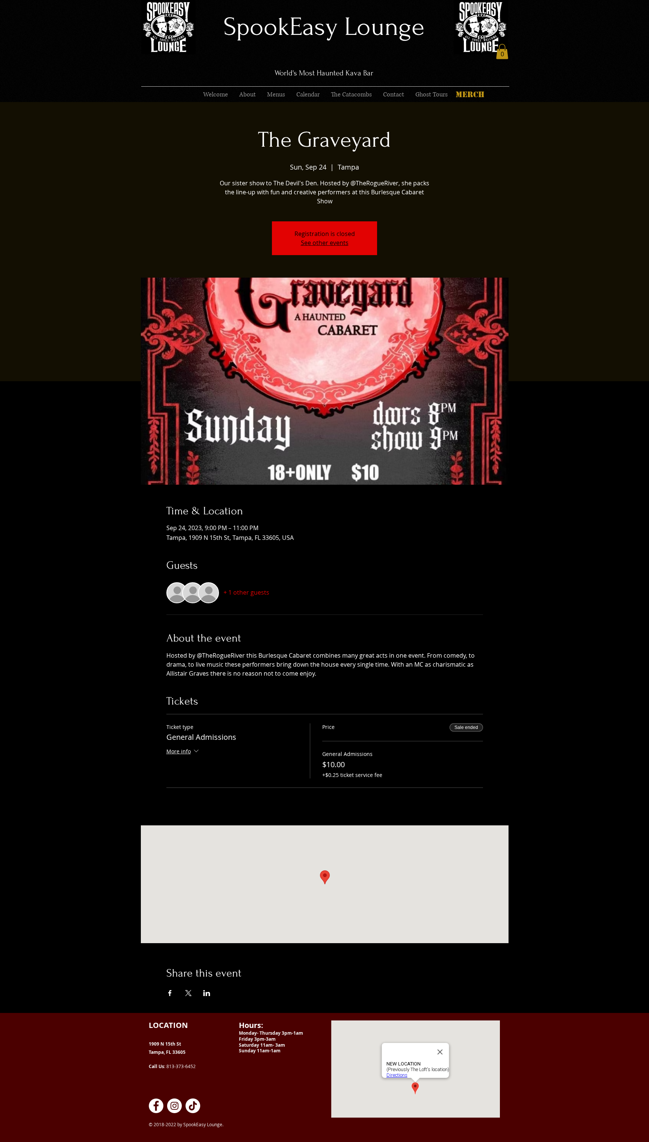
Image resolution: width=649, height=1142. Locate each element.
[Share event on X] (188, 993)
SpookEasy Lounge (323, 26)
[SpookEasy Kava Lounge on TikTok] (193, 1105)
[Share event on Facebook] (170, 993)
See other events (325, 243)
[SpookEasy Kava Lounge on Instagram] (174, 1105)
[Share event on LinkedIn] (206, 993)
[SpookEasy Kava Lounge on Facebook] (156, 1105)
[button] (502, 51)
